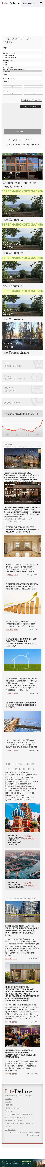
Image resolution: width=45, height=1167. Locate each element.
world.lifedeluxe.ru (13, 797)
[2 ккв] (22, 65)
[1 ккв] (22, 63)
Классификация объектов (16, 1117)
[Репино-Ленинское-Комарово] (22, 69)
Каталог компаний (9, 389)
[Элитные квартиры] (22, 58)
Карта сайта (10, 1129)
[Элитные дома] (22, 56)
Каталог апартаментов (12, 401)
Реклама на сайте (12, 1108)
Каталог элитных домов (13, 364)
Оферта (8, 1099)
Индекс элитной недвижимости (18, 1114)
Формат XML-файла (13, 1120)
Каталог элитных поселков (15, 377)
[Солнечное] (22, 71)
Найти (32, 100)
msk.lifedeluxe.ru (22, 788)
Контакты (9, 1111)
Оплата (8, 1102)
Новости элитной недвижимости (19, 1123)
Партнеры (9, 1105)
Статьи (8, 1126)
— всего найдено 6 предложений (22, 142)
